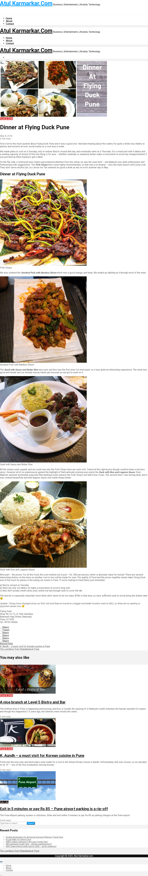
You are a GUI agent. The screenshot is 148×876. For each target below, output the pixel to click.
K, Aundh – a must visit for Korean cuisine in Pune (42, 755)
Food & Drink (6, 118)
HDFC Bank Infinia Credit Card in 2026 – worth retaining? (31, 846)
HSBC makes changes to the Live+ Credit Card (27, 842)
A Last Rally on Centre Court (18, 839)
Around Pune (6, 643)
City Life (4, 802)
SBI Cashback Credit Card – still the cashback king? (29, 844)
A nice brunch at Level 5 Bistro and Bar (33, 702)
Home (9, 18)
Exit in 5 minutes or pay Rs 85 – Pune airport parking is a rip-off (54, 809)
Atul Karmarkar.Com (26, 3)
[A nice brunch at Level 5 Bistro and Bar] (28, 692)
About (9, 21)
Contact (10, 23)
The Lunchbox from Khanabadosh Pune (19, 851)
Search (31, 823)
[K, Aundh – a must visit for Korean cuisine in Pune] (28, 746)
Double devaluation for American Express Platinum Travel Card (34, 837)
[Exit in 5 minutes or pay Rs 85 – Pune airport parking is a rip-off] (28, 799)
